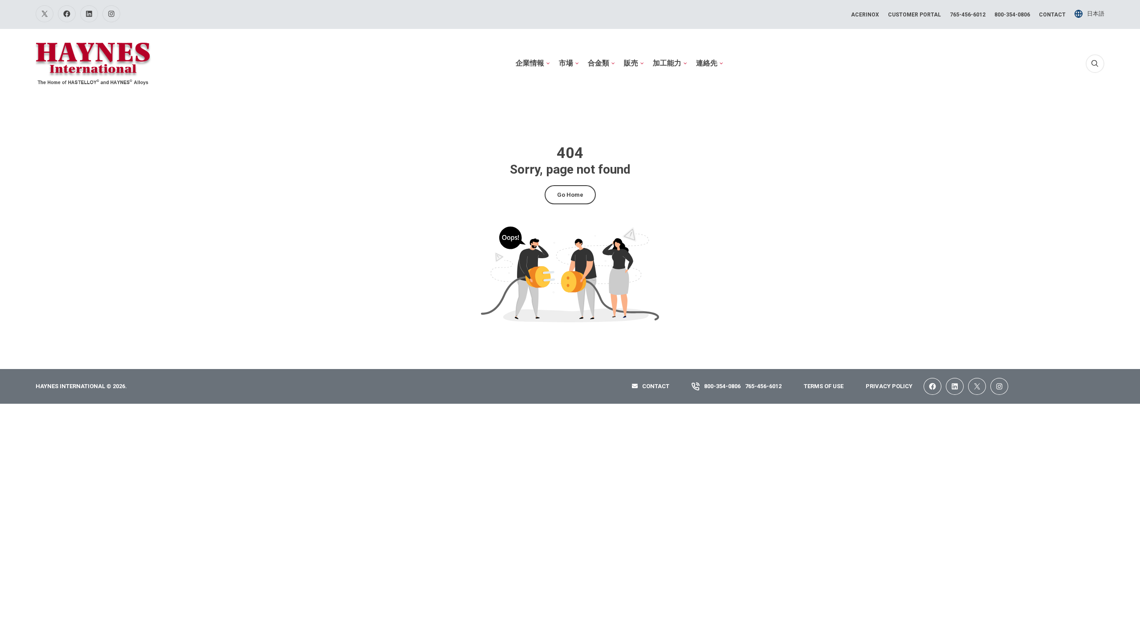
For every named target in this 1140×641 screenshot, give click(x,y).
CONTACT (655, 386)
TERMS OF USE (823, 386)
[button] (1095, 63)
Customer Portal (914, 15)
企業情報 (530, 63)
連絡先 (706, 63)
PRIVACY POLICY (889, 386)
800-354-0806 (1012, 15)
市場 (566, 63)
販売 (631, 63)
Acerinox (865, 15)
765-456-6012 (967, 15)
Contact (1052, 15)
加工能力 (667, 63)
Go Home (570, 194)
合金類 (598, 63)
